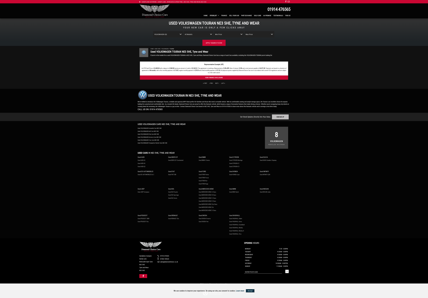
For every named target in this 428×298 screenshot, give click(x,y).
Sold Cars (257, 15)
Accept (250, 291)
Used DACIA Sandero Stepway (268, 160)
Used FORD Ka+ (203, 181)
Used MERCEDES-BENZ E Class (207, 201)
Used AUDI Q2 (141, 166)
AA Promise (267, 15)
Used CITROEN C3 (234, 166)
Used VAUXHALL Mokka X (236, 231)
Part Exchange (246, 15)
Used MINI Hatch (234, 192)
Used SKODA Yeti (203, 222)
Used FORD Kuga (203, 184)
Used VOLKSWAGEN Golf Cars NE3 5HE (148, 131)
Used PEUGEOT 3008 (143, 218)
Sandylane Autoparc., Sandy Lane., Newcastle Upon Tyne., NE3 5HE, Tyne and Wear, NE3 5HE (173, 2)
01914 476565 (279, 9)
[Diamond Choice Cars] (154, 11)
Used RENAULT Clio (173, 218)
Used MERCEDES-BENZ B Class (207, 195)
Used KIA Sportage (173, 195)
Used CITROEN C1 (234, 163)
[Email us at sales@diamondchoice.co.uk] (288, 1)
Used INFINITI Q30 (265, 175)
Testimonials (278, 15)
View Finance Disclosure (214, 77)
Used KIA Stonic (172, 198)
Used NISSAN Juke (265, 192)
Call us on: (150, 109)
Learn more (240, 291)
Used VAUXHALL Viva (235, 234)
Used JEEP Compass (143, 192)
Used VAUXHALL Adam (235, 218)
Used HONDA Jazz (234, 175)
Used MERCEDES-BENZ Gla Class (208, 204)
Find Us (287, 15)
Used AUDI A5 (141, 163)
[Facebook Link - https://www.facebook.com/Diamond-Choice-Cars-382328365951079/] (286, 1)
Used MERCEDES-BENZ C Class (207, 198)
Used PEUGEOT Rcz (143, 222)
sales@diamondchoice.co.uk (169, 262)
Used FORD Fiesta (204, 175)
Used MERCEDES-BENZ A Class (207, 192)
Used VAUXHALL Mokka (236, 228)
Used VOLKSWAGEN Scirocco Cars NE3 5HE (149, 137)
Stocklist (213, 15)
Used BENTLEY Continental (175, 160)
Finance (224, 15)
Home (206, 15)
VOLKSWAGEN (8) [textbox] (160, 34)
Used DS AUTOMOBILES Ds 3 (146, 175)
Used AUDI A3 (141, 160)
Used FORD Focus (204, 178)
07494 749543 (164, 259)
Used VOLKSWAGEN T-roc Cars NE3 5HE (148, 140)
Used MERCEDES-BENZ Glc (206, 207)
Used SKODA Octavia (205, 218)
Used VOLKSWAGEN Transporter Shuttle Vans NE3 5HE (152, 143)
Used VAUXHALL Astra (235, 222)
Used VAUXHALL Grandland (237, 225)
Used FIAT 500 (172, 175)
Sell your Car (234, 15)
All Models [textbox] (188, 34)
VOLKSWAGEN (165, 49)
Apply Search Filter (214, 43)
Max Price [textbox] (249, 34)
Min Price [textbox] (218, 34)
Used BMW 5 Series (204, 160)
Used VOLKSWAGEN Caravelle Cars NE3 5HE (150, 128)
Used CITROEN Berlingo (236, 160)
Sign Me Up (280, 117)
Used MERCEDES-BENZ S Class (207, 210)
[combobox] (168, 34)
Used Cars (157, 49)
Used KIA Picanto (173, 192)
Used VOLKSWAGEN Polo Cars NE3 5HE (148, 134)
